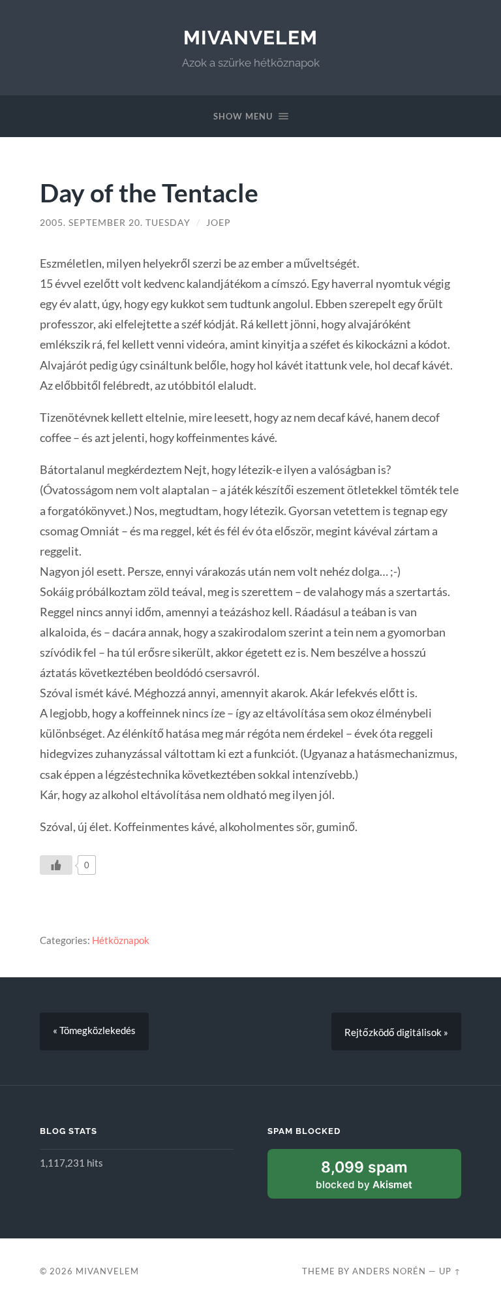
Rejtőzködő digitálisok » (396, 1032)
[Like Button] (56, 865)
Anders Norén (389, 1271)
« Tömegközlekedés (94, 1030)
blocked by (364, 1174)
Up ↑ (450, 1271)
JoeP (218, 222)
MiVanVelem (250, 37)
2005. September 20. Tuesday (115, 222)
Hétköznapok (120, 940)
